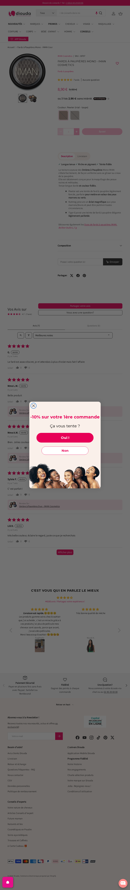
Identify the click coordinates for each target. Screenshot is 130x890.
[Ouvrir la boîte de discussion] (123, 883)
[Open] (7, 882)
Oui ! (65, 438)
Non (65, 451)
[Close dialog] (33, 405)
